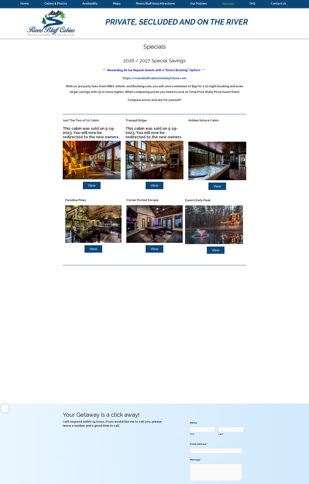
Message (196, 459)
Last (220, 434)
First (192, 434)
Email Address (199, 444)
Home (24, 3)
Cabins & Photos (55, 3)
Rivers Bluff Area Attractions (155, 3)
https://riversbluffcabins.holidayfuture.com (154, 78)
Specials (228, 3)
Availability (90, 3)
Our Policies (198, 3)
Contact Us (278, 3)
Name (194, 423)
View (92, 185)
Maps (117, 3)
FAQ (252, 3)
